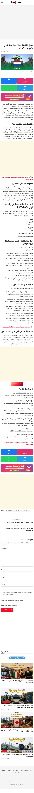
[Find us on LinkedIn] (20, 785)
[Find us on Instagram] (12, 785)
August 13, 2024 (5, 51)
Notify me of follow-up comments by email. (12, 600)
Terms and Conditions (26, 770)
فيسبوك (9, 81)
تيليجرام (25, 89)
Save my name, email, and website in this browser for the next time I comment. (17, 593)
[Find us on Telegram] (14, 785)
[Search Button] (32, 2)
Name (3, 569)
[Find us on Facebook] (10, 785)
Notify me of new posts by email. (9, 605)
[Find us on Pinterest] (18, 785)
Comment (4, 548)
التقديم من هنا (17, 384)
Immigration (6, 702)
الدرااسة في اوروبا (8, 510)
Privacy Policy (16, 770)
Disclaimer (16, 772)
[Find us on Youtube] (16, 785)
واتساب (8, 89)
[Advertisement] (17, 22)
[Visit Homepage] (17, 2)
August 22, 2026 (4, 758)
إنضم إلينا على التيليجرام (16, 658)
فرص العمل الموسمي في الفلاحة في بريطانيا (15, 327)
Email (3, 577)
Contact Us (8, 770)
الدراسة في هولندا (18, 510)
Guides (4, 751)
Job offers (5, 677)
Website (3, 584)
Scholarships (4, 42)
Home (9, 42)
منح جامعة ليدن (27, 510)
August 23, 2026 (4, 709)
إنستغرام (25, 81)
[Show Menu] (2, 2)
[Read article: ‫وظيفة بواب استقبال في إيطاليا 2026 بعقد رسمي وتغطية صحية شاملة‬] (17, 671)
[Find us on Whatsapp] (22, 785)
